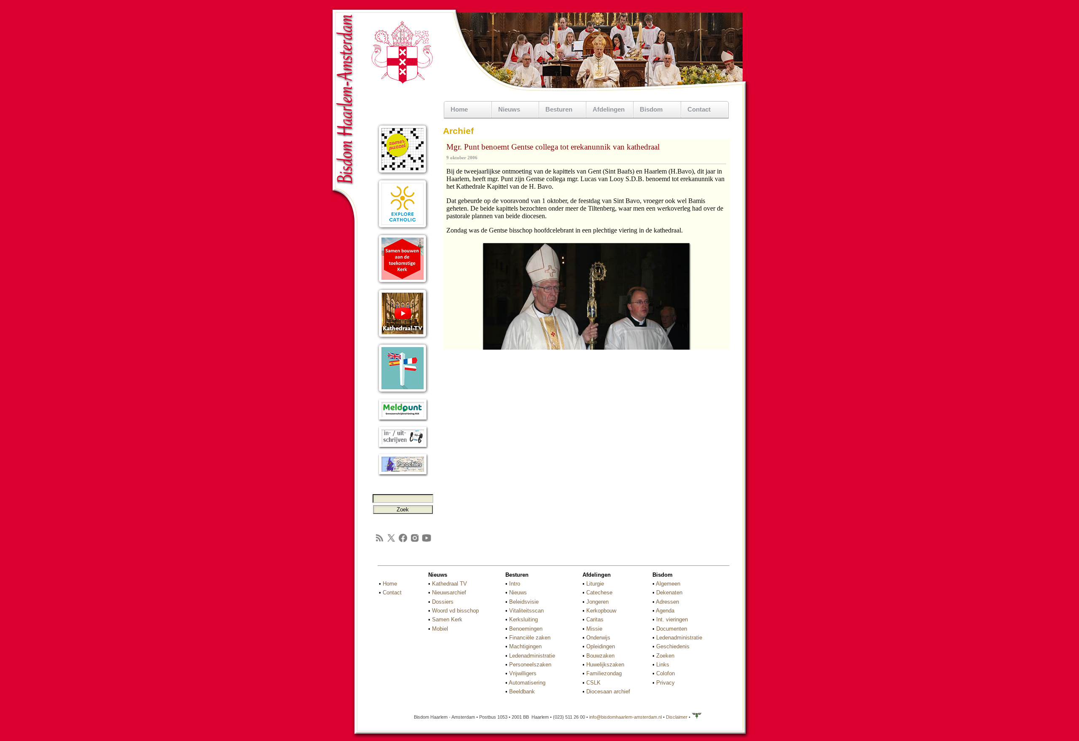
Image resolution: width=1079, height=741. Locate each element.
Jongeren (597, 602)
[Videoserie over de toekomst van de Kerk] (402, 283)
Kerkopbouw (601, 610)
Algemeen (668, 583)
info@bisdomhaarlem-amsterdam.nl (625, 717)
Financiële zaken (529, 637)
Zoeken (665, 656)
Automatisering (527, 682)
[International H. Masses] (402, 393)
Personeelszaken (530, 664)
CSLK (593, 682)
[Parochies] (402, 475)
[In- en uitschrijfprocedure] (402, 447)
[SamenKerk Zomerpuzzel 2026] (402, 174)
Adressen (667, 602)
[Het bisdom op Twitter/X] (391, 541)
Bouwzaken (600, 656)
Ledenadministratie (532, 656)
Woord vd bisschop (455, 610)
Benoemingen (525, 629)
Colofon (665, 673)
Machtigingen (525, 646)
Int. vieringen (672, 619)
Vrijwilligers (523, 673)
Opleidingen (600, 646)
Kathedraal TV (449, 583)
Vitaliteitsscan (526, 610)
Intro (514, 583)
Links (662, 664)
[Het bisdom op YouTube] (426, 541)
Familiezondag (604, 673)
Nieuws (518, 592)
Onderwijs (598, 637)
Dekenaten (669, 592)
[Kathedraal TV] (402, 338)
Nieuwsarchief (449, 592)
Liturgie (595, 583)
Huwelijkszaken (605, 664)
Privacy (665, 682)
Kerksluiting (523, 619)
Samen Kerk (447, 619)
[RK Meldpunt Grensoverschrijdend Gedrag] (402, 420)
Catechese (599, 592)
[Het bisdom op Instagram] (415, 541)
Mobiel (440, 629)
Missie (594, 629)
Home (459, 109)
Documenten (671, 629)
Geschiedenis (673, 646)
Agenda (665, 610)
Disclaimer (676, 717)
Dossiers (443, 602)
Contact (699, 109)
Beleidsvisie (524, 602)
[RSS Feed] (379, 541)
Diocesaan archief (608, 691)
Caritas (595, 619)
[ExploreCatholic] (402, 228)
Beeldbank (522, 691)
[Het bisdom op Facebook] (403, 541)
